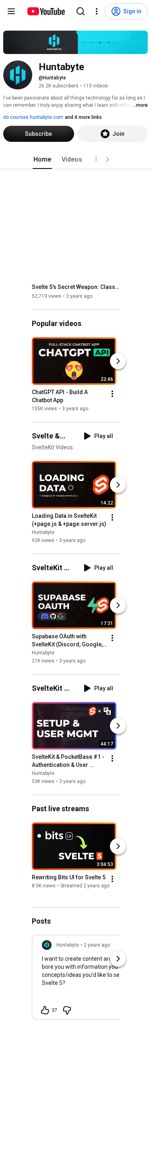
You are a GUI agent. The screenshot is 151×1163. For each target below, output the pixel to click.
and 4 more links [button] (83, 117)
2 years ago (97, 945)
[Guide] (11, 11)
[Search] (80, 11)
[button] (107, 159)
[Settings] (96, 11)
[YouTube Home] (45, 11)
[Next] (118, 361)
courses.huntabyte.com (36, 117)
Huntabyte (43, 532)
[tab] (42, 159)
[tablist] (76, 159)
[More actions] (112, 394)
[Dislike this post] (66, 1010)
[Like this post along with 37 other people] (45, 1010)
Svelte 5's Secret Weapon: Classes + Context (76, 287)
